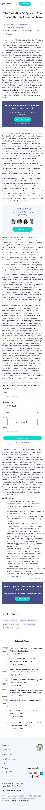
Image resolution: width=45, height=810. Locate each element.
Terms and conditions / (8, 784)
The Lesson (19, 28)
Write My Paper (22, 438)
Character (10, 28)
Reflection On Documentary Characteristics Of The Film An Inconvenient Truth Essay (26, 691)
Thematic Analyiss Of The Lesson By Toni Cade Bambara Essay (26, 681)
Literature (13, 25)
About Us (5, 745)
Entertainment (22, 25)
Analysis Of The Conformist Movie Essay (25, 700)
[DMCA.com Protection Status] (39, 747)
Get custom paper (22, 119)
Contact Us (6, 750)
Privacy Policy (16, 786)
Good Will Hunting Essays (11, 628)
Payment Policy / (7, 786)
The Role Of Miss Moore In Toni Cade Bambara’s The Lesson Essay (24, 660)
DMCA (4, 763)
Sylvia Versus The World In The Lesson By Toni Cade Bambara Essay (26, 649)
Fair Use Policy (20, 784)
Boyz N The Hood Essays (11, 624)
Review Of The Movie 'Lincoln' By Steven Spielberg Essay (25, 712)
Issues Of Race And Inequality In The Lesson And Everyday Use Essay (24, 670)
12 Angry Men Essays (10, 621)
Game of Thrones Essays (29, 621)
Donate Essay (7, 754)
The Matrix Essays (29, 624)
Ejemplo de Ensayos (9, 759)
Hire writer (25, 4)
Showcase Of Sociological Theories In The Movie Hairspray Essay (26, 724)
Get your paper (22, 599)
